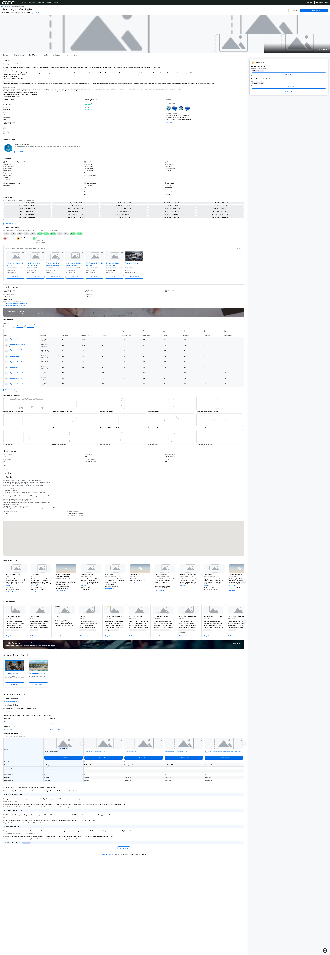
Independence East (14, 367)
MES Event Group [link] (135, 616)
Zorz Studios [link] (34, 616)
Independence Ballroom (15, 339)
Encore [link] (82, 616)
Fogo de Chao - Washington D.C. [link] (114, 616)
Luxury (56, 2)
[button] (99, 34)
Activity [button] (7, 630)
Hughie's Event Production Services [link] (213, 616)
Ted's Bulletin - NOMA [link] (236, 616)
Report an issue (106, 854)
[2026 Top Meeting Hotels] (168, 108)
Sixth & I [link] (58, 616)
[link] (15, 610)
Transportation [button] (15, 630)
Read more (169, 122)
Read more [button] (9, 585)
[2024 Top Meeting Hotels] (175, 108)
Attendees (6, 323)
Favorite (294, 10)
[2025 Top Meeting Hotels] (181, 108)
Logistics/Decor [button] (34, 630)
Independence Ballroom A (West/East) (17, 344)
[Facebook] (52, 722)
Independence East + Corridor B (17, 362)
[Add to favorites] (23, 253)
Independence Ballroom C (16, 378)
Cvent (2, 6)
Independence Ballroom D (16, 384)
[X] (49, 722)
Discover (49, 2)
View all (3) (288, 91)
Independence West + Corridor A (17, 350)
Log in (326, 2)
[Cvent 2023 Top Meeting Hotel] (187, 108)
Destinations (40, 2)
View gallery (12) (323, 49)
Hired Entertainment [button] (164, 630)
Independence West (14, 356)
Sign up (321, 2)
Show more (6, 220)
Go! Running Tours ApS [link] (162, 616)
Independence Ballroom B (16, 373)
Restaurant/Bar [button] (114, 630)
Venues (24, 2)
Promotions (31, 2)
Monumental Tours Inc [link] (13, 616)
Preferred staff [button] (92, 630)
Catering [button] (107, 630)
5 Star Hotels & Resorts (37, 673)
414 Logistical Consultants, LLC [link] (188, 616)
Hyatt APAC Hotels (11, 673)
